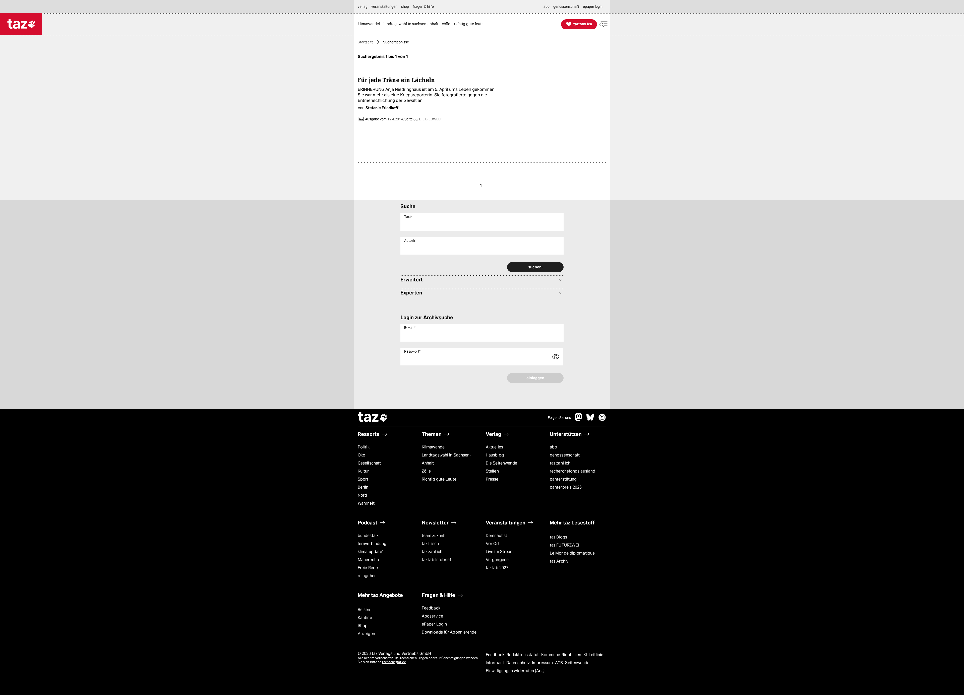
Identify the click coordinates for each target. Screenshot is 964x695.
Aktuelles (494, 447)
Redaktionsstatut (523, 654)
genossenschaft (565, 455)
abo (553, 447)
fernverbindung (372, 543)
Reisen (364, 609)
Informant (495, 662)
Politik (364, 447)
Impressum (543, 662)
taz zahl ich (560, 463)
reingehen (367, 575)
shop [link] (405, 6)
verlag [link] (363, 6)
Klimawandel (434, 447)
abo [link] (547, 6)
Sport (363, 479)
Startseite (366, 42)
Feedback (431, 608)
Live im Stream (500, 551)
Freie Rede (368, 567)
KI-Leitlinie (593, 654)
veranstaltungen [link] (384, 6)
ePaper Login (434, 624)
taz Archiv (559, 561)
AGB (559, 662)
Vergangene (497, 559)
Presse (492, 479)
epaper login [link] (592, 6)
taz (373, 418)
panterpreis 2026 (566, 487)
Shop (363, 625)
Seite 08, (423, 119)
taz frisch (430, 543)
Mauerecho (368, 559)
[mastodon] (579, 420)
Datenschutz (518, 662)
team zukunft (434, 535)
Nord (362, 495)
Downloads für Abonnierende (449, 632)
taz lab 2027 (497, 567)
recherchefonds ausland (572, 471)
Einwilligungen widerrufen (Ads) (515, 670)
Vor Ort (493, 543)
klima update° (370, 551)
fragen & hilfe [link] (423, 6)
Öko (361, 455)
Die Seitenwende (501, 463)
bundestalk (368, 535)
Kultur (363, 471)
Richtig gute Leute (439, 479)
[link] (370, 24)
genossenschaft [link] (566, 6)
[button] (603, 24)
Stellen (492, 471)
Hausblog (495, 455)
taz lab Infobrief (436, 559)
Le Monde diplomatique (572, 553)
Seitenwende (577, 662)
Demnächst (496, 535)
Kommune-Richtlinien (561, 654)
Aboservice (432, 616)
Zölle (426, 471)
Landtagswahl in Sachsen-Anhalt (446, 459)
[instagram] (602, 420)
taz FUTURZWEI (564, 545)
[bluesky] (590, 420)
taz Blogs (558, 537)
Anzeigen (366, 633)
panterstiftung (563, 479)
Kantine (365, 617)
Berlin (363, 487)
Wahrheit (366, 503)
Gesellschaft (369, 463)
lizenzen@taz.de (394, 662)
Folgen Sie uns (559, 417)
